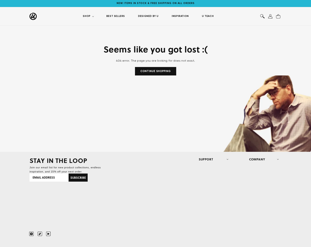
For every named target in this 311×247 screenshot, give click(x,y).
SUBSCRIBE (78, 178)
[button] (88, 16)
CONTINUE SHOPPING (155, 71)
